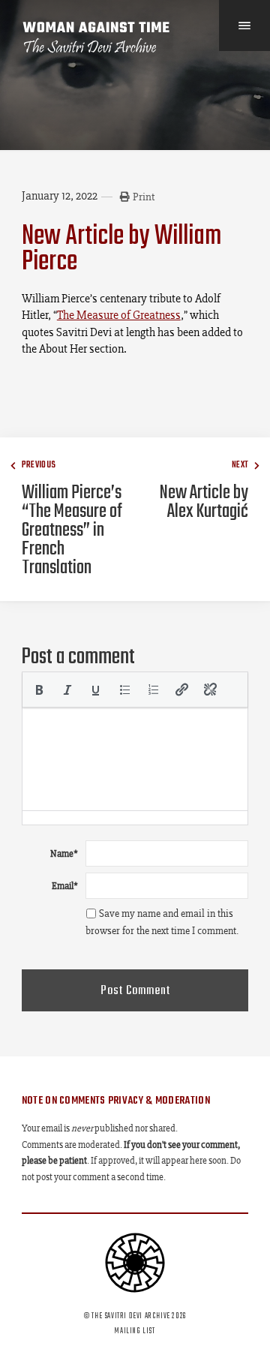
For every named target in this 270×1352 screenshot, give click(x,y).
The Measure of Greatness (119, 315)
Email (65, 885)
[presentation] (39, 690)
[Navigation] (244, 25)
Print (143, 196)
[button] (39, 689)
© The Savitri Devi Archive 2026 (135, 1316)
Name (64, 853)
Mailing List (134, 1331)
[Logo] (97, 37)
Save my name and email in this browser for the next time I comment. (162, 922)
